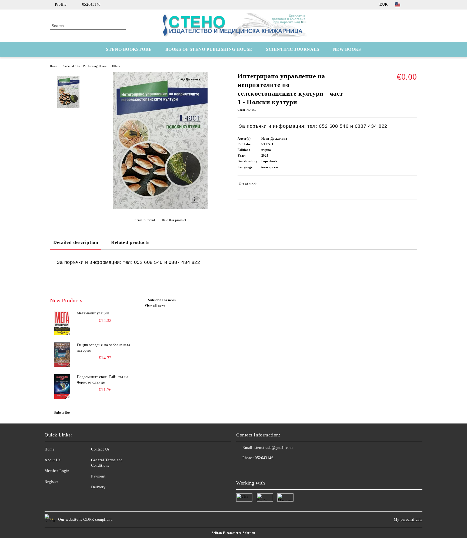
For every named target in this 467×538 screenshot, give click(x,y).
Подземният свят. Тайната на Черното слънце (102, 379)
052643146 (91, 4)
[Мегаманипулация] (62, 323)
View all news (155, 305)
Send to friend (145, 220)
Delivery (98, 487)
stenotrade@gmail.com (274, 448)
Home (53, 66)
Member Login (57, 471)
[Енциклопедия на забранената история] (62, 354)
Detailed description (75, 242)
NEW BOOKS (347, 49)
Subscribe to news (162, 300)
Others (116, 66)
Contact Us (100, 449)
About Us (52, 460)
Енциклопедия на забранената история (103, 347)
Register (51, 482)
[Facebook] (414, 5)
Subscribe (62, 413)
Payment (98, 476)
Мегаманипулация (93, 313)
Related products (130, 242)
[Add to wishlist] (413, 185)
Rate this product (174, 220)
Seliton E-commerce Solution (233, 533)
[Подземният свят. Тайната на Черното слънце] (62, 386)
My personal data (408, 519)
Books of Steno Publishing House (84, 66)
